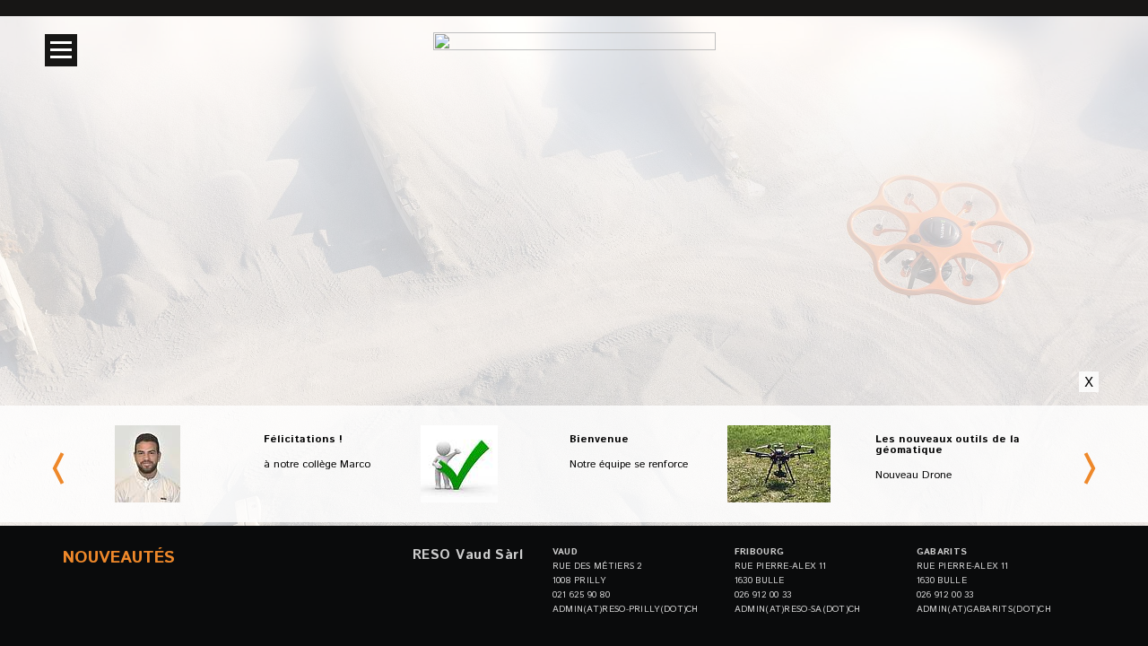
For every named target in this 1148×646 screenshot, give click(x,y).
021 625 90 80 (581, 595)
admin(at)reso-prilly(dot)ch (625, 609)
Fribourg (759, 552)
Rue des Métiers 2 (597, 566)
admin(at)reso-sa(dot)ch (798, 609)
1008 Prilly (578, 580)
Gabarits (942, 552)
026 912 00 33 (763, 595)
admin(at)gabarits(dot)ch (984, 609)
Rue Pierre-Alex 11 (780, 566)
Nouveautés (119, 558)
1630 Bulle (760, 580)
